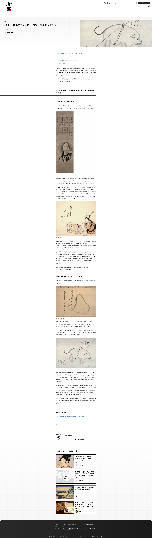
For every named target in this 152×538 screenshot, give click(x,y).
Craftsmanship (137, 6)
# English (115, 3)
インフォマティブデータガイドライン (82, 536)
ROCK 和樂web (85, 12)
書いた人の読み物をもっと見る (82, 439)
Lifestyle (129, 6)
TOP (80, 12)
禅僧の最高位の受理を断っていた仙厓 (68, 60)
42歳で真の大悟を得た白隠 (65, 56)
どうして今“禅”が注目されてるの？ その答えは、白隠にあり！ (71, 416)
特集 (144, 6)
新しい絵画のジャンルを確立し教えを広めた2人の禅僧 (70, 53)
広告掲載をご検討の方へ (53, 536)
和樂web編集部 (68, 435)
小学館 (101, 536)
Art (92, 6)
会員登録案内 (143, 2)
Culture (97, 6)
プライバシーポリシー (70, 536)
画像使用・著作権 (95, 536)
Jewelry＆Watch (105, 6)
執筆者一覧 (62, 536)
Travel (122, 6)
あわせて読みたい (63, 63)
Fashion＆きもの (115, 6)
